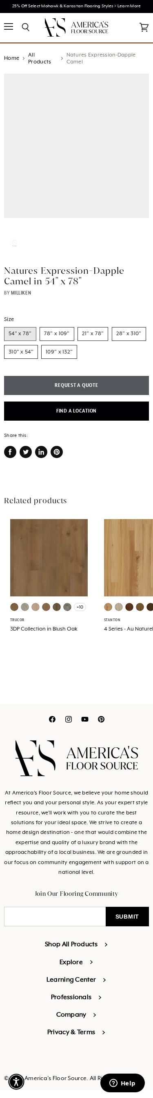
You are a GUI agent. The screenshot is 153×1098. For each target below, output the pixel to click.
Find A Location (76, 411)
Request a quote (76, 385)
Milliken (21, 293)
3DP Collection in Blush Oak (44, 629)
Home (11, 58)
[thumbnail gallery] (14, 243)
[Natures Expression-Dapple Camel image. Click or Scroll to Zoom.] (76, 150)
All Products (39, 58)
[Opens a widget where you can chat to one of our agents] (122, 1084)
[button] (16, 1082)
